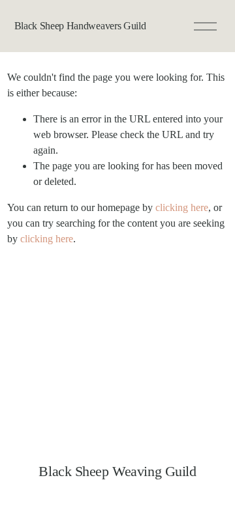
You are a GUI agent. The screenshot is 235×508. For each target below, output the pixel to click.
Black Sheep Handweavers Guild (80, 25)
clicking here (181, 207)
